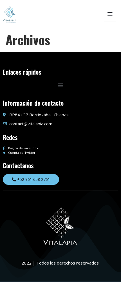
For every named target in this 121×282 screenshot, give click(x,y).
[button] (60, 85)
